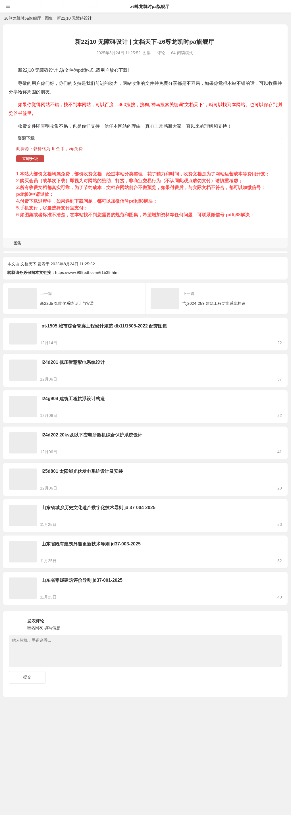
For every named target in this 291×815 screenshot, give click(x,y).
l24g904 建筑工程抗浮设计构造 (73, 398)
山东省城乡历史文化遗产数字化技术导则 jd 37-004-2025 (98, 507)
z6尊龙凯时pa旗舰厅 (149, 6)
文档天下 (28, 264)
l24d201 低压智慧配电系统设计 (73, 362)
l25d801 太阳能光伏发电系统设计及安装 (82, 471)
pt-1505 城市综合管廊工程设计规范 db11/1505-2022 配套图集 (104, 326)
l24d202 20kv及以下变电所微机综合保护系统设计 (91, 434)
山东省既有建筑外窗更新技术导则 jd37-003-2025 (91, 543)
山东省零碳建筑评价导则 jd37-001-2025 (81, 580)
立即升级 (30, 158)
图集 (49, 18)
